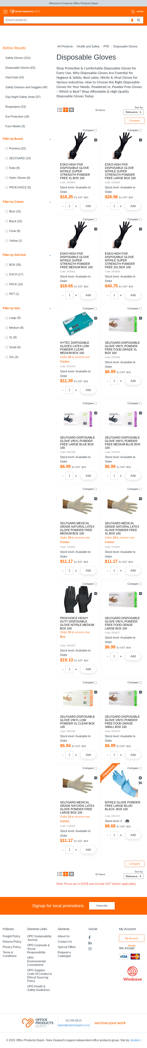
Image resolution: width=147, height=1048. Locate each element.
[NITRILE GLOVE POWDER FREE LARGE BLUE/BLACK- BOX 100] (123, 783)
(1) (15, 240)
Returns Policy (12, 941)
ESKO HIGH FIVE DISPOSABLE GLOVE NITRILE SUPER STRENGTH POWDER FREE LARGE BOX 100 (120, 171)
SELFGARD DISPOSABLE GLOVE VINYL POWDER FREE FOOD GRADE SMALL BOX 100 (122, 722)
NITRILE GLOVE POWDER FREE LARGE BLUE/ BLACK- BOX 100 (122, 806)
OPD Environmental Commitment (36, 961)
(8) (14, 230)
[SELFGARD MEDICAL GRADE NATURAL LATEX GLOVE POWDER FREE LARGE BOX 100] (78, 783)
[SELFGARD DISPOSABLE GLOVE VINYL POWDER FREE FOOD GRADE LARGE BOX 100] (123, 599)
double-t (136, 1040)
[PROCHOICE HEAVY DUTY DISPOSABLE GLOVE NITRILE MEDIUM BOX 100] (78, 599)
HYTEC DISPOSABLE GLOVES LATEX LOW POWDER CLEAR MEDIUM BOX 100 (74, 348)
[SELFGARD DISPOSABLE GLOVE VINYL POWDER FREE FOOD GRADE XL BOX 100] (123, 324)
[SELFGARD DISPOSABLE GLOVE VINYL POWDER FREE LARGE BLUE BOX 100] (78, 418)
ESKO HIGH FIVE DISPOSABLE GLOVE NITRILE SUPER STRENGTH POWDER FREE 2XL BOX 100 (120, 260)
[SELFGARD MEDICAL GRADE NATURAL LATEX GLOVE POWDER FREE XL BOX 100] (123, 504)
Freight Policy (11, 936)
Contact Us (65, 941)
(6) (19, 177)
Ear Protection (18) (17, 116)
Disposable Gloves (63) (20, 67)
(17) (16, 274)
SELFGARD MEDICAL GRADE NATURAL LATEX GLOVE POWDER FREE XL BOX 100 (122, 528)
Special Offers (67, 947)
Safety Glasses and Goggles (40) (26, 87)
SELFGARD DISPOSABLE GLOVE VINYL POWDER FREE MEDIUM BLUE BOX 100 (122, 442)
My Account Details (131, 939)
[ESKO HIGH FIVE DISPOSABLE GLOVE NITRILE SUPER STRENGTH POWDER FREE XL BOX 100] (78, 145)
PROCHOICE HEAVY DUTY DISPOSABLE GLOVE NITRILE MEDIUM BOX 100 (77, 623)
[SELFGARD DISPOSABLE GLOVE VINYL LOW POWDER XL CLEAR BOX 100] (78, 698)
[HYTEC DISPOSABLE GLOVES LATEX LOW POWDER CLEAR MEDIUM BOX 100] (78, 324)
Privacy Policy (12, 947)
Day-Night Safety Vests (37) (23, 96)
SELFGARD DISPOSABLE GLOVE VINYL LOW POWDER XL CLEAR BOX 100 (77, 722)
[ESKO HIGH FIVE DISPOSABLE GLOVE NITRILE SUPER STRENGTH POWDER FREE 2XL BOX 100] (123, 235)
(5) (20, 187)
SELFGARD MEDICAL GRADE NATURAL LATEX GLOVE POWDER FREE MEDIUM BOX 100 (77, 528)
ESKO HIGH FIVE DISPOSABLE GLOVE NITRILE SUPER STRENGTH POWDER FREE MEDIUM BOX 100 (76, 260)
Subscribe (102, 905)
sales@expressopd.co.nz (74, 1025)
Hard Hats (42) (14, 77)
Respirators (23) (15, 106)
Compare (88, 130)
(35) (15, 264)
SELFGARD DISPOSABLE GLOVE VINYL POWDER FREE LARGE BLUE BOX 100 (77, 442)
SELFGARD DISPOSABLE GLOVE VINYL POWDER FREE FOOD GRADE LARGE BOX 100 (122, 623)
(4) (13, 357)
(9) (14, 167)
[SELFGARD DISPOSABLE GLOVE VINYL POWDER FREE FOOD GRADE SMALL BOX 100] (123, 698)
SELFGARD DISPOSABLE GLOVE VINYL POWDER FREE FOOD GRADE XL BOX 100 (122, 348)
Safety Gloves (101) (17, 57)
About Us (64, 936)
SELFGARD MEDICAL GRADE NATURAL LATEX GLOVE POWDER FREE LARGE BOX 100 (77, 807)
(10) (17, 148)
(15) (15, 211)
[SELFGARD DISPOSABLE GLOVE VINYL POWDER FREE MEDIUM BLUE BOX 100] (123, 418)
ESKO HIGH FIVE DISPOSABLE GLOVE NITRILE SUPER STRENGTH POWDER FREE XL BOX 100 (75, 171)
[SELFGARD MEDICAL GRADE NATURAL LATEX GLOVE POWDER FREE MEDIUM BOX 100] (78, 504)
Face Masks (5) (15, 126)
